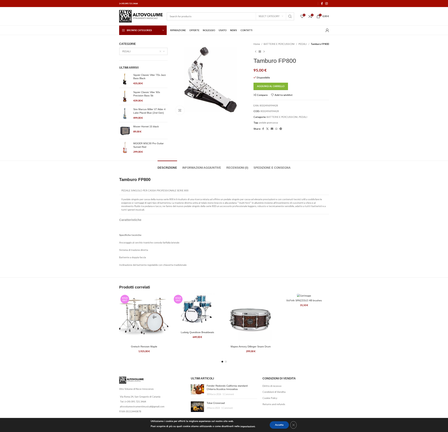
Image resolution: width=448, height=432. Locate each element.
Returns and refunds (273, 404)
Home (256, 43)
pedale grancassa (268, 122)
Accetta (279, 425)
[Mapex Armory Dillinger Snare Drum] (251, 318)
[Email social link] (272, 128)
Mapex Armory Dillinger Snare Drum (251, 346)
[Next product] (264, 51)
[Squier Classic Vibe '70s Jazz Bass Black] (125, 79)
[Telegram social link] (280, 128)
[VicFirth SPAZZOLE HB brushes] (304, 295)
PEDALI (302, 43)
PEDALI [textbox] (126, 51)
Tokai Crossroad (216, 403)
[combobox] (143, 51)
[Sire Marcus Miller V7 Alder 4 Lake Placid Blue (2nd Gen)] (125, 113)
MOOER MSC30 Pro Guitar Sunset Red (148, 145)
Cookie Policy (269, 397)
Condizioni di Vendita (274, 391)
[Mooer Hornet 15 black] (125, 130)
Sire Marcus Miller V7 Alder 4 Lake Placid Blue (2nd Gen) (149, 111)
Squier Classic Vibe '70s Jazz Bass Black (149, 77)
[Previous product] (255, 51)
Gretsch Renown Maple (144, 346)
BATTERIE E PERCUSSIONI (279, 43)
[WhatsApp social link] (276, 128)
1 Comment (228, 394)
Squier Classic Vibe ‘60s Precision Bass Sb (146, 94)
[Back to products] (260, 51)
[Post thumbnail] (197, 390)
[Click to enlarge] (180, 110)
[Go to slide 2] (226, 362)
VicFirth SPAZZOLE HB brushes (304, 300)
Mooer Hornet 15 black (146, 126)
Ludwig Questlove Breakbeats (197, 332)
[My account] (327, 30)
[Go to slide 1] (222, 362)
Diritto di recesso (271, 385)
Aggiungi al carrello (270, 86)
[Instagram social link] (326, 3)
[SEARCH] (290, 16)
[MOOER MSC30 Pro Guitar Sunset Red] (125, 148)
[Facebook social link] (322, 3)
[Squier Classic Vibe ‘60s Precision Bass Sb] (125, 96)
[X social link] (267, 128)
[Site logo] (141, 15)
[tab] (167, 166)
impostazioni (247, 426)
